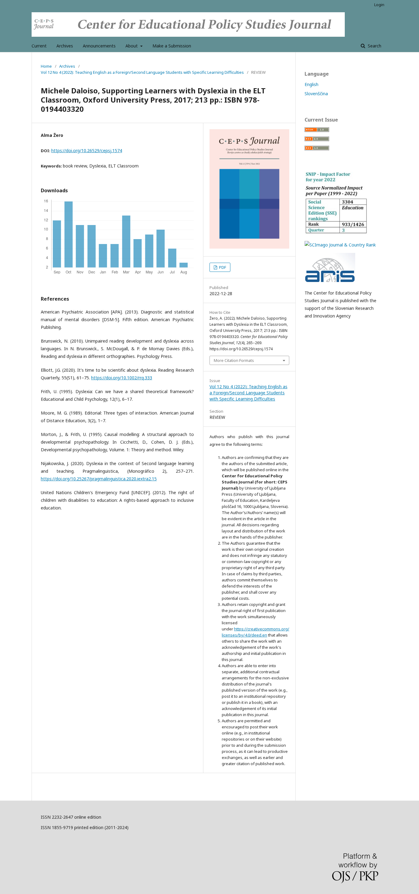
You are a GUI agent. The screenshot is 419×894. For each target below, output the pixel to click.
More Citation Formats (234, 360)
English (311, 84)
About (132, 46)
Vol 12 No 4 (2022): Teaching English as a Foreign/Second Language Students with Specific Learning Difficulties (142, 72)
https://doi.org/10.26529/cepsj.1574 (86, 150)
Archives (64, 46)
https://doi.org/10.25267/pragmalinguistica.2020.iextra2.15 (99, 479)
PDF (222, 267)
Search (374, 46)
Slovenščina (316, 93)
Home (46, 66)
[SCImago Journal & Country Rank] (340, 245)
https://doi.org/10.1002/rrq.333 (121, 378)
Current (39, 46)
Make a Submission (171, 46)
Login (379, 4)
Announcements (99, 46)
